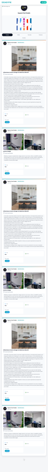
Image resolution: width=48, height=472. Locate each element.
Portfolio (24, 37)
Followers (41, 34)
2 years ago (9, 44)
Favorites (29, 34)
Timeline (7, 34)
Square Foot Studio (12, 42)
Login (44, 2)
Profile (18, 34)
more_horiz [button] (44, 42)
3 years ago (9, 131)
